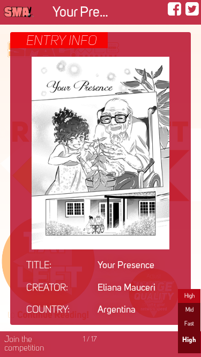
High (189, 296)
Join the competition (24, 344)
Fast (189, 323)
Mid (189, 310)
